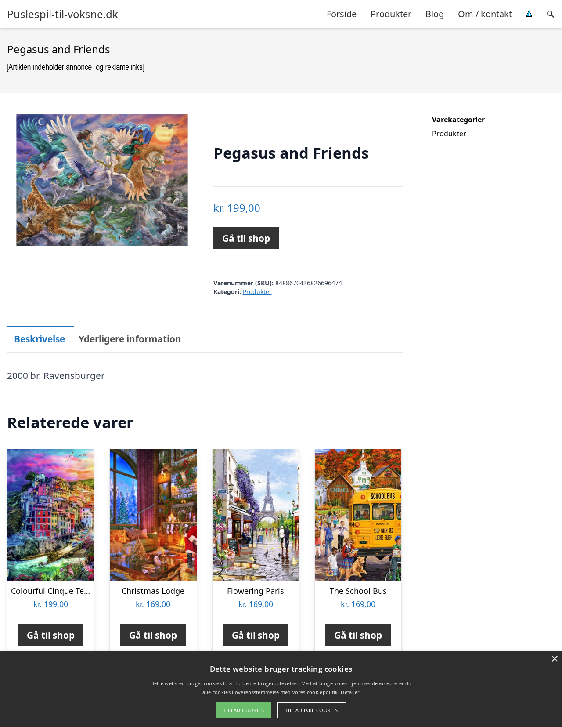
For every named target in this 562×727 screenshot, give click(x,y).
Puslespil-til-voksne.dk (62, 14)
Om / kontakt (485, 14)
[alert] (281, 689)
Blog (434, 14)
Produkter (391, 14)
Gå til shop (246, 238)
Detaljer (350, 692)
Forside (342, 14)
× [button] (554, 659)
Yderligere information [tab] (130, 339)
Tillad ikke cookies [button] (311, 710)
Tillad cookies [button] (243, 710)
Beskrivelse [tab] (39, 339)
